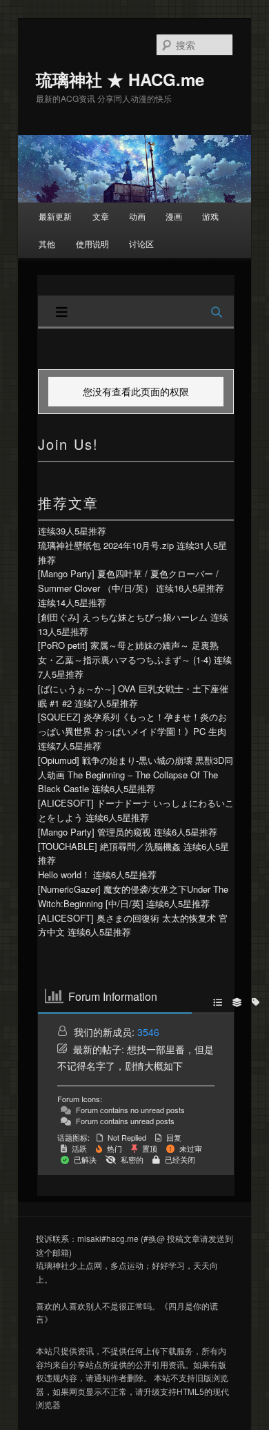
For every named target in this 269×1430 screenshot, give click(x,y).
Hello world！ (64, 874)
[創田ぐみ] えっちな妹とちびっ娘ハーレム (123, 616)
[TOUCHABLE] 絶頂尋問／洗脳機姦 (109, 846)
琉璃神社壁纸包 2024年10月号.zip (106, 545)
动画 (137, 216)
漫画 (174, 216)
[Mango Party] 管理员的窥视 (94, 831)
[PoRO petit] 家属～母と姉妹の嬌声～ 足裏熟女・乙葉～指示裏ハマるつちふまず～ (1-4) (128, 652)
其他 (47, 243)
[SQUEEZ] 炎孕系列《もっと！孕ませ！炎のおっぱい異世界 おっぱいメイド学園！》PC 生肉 (132, 724)
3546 (148, 1032)
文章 (100, 216)
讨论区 (141, 243)
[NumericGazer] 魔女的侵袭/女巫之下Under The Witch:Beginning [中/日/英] (133, 896)
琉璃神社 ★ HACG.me (120, 79)
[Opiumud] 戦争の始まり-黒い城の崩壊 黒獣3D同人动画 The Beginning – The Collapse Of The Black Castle (135, 775)
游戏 (210, 216)
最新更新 (55, 216)
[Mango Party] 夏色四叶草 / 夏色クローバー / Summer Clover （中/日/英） (128, 580)
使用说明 (92, 243)
